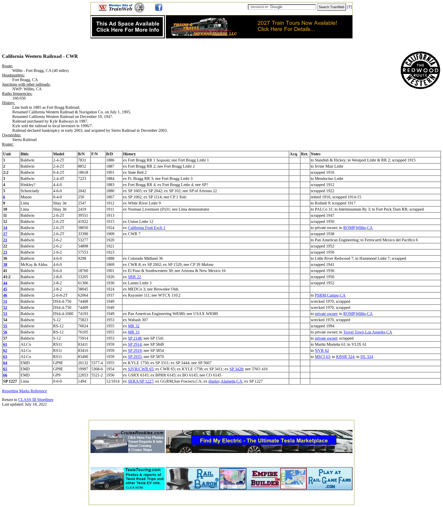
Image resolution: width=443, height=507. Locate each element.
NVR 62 (322, 350)
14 (5, 227)
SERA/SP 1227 (140, 381)
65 (5, 369)
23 (5, 252)
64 (5, 363)
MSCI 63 (322, 356)
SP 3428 (236, 369)
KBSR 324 (345, 356)
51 (5, 301)
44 (5, 283)
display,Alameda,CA (225, 381)
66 (5, 375)
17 (5, 234)
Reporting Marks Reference (24, 391)
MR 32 (133, 326)
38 (5, 264)
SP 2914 (135, 344)
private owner (326, 313)
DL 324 (366, 356)
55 (5, 326)
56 (5, 332)
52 (5, 307)
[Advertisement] (221, 423)
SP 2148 (135, 338)
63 (5, 356)
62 (5, 350)
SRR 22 (134, 277)
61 (5, 344)
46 (5, 295)
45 (5, 289)
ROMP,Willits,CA (358, 227)
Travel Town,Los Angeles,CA (367, 332)
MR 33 (133, 332)
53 (5, 313)
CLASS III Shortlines (35, 399)
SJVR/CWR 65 (140, 369)
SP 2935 (135, 356)
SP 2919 (135, 350)
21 (5, 240)
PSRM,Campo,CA (330, 295)
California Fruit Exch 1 (146, 227)
